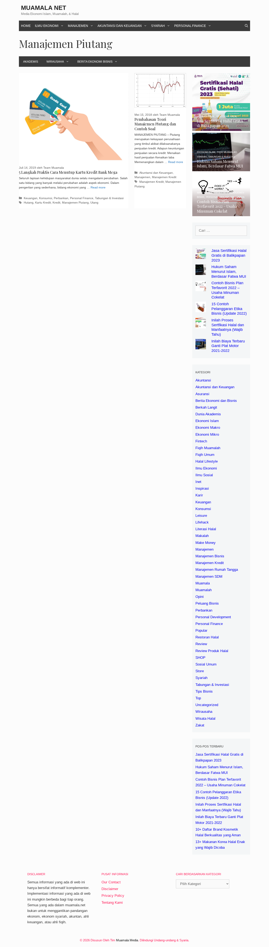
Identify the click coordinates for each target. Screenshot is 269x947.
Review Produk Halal (211, 651)
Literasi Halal (205, 529)
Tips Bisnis (204, 691)
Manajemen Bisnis (209, 556)
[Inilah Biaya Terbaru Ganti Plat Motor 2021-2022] (200, 346)
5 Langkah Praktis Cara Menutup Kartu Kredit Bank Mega (68, 172)
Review (201, 644)
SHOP (200, 658)
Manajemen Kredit (164, 177)
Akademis (30, 61)
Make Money (205, 543)
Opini (199, 597)
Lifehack (202, 522)
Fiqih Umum (204, 455)
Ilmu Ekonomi (46, 26)
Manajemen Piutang (75, 202)
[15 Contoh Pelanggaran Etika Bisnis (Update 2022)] (200, 309)
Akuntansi (203, 380)
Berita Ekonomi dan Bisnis (216, 401)
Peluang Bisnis (207, 603)
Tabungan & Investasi (109, 198)
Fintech (201, 441)
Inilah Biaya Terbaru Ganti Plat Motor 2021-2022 (228, 346)
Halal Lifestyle (206, 461)
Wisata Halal (205, 719)
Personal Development (213, 617)
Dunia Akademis (208, 414)
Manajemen (78, 26)
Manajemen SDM (208, 577)
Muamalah (203, 590)
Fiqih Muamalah (207, 448)
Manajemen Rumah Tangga (216, 570)
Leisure (201, 516)
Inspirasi (202, 489)
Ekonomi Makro (207, 428)
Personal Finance (190, 26)
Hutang (28, 202)
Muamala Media (127, 940)
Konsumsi (45, 198)
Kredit (56, 202)
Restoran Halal (207, 637)
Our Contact (111, 882)
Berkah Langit (206, 407)
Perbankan (61, 198)
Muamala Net (43, 7)
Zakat (199, 725)
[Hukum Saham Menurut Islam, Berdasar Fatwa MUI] (221, 168)
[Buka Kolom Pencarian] (246, 26)
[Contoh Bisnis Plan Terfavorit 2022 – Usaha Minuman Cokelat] (221, 213)
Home (26, 26)
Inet (198, 482)
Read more (98, 187)
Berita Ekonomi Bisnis (94, 61)
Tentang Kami (112, 903)
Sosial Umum (205, 664)
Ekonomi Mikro (207, 435)
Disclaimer (110, 889)
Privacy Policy (113, 896)
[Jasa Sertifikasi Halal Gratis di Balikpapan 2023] (221, 128)
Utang (94, 202)
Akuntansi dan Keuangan (120, 26)
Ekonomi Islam (207, 421)
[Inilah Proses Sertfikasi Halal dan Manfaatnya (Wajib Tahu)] (200, 326)
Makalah (202, 536)
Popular (201, 631)
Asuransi (202, 394)
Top (198, 698)
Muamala (202, 583)
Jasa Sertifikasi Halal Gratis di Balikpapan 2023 (229, 255)
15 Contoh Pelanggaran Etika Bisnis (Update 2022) (229, 309)
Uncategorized (206, 705)
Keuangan (30, 198)
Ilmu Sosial (204, 475)
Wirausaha (55, 61)
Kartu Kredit (43, 202)
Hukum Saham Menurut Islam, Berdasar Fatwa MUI (228, 272)
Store (199, 671)
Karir (199, 495)
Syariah (158, 26)
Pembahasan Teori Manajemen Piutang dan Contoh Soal (155, 124)
